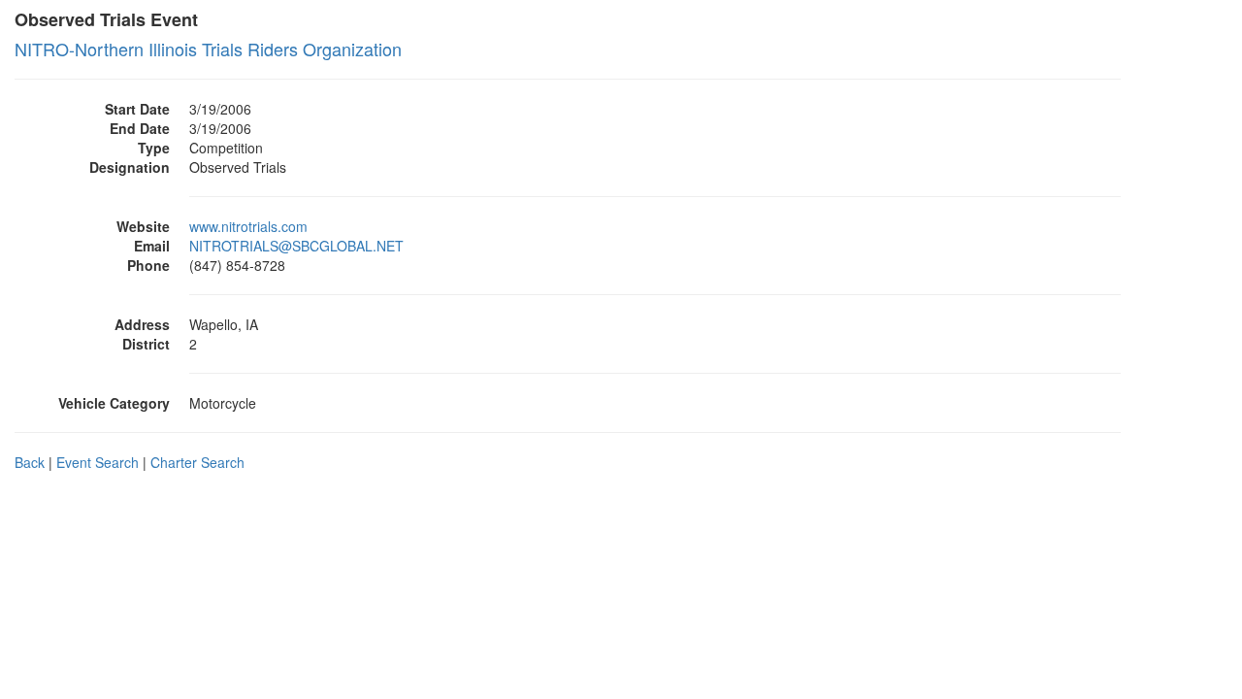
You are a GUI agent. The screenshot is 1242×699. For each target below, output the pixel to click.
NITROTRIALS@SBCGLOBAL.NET (296, 245)
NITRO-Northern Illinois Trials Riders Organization (208, 48)
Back (30, 462)
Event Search (97, 462)
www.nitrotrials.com (248, 226)
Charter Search (197, 462)
